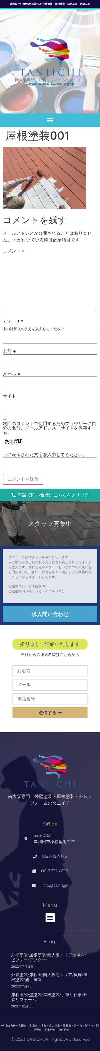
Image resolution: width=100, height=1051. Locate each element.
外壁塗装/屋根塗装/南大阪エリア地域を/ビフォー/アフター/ (48, 957)
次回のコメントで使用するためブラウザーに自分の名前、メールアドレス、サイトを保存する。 (49, 427)
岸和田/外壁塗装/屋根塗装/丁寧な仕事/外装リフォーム (49, 997)
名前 (9, 351)
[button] (50, 120)
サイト (9, 396)
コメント (14, 251)
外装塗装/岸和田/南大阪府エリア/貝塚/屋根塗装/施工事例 (49, 977)
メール (11, 374)
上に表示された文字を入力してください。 (45, 454)
